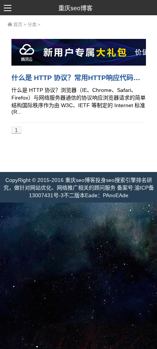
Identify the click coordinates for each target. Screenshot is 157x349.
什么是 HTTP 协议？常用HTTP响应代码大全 (79, 78)
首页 (17, 24)
